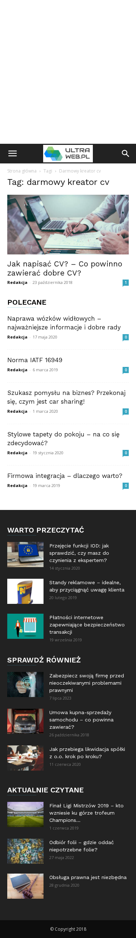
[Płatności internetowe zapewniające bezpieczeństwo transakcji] (25, 626)
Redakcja (17, 282)
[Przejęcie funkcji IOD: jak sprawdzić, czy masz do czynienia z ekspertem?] (25, 554)
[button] (12, 153)
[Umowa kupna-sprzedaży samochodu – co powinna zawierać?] (25, 721)
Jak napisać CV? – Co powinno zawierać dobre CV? (64, 268)
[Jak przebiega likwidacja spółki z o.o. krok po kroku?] (25, 758)
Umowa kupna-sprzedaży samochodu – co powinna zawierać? (81, 719)
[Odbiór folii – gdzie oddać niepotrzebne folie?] (25, 851)
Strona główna (22, 171)
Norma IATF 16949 (34, 360)
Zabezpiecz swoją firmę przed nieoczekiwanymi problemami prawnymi (86, 683)
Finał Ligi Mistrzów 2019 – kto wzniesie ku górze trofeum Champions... (86, 813)
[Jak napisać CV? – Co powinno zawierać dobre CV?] (68, 224)
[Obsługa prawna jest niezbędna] (25, 886)
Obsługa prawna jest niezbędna (88, 877)
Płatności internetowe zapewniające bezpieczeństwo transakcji (87, 624)
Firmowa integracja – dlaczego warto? (64, 475)
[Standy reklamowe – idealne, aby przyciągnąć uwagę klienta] (25, 591)
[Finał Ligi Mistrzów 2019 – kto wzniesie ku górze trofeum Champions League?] (25, 814)
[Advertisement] (68, 72)
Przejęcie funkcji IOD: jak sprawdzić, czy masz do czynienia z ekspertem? (79, 553)
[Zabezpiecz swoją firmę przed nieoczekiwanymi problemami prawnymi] (25, 684)
